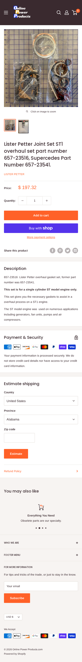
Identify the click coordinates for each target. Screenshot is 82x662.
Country (9, 392)
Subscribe (17, 598)
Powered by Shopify (15, 653)
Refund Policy (12, 471)
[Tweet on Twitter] (67, 250)
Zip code (9, 429)
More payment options (41, 237)
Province (10, 410)
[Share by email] (75, 250)
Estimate (16, 453)
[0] (74, 12)
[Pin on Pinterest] (60, 250)
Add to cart (41, 215)
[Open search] (59, 12)
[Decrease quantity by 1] (22, 200)
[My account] (67, 12)
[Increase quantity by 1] (47, 200)
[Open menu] (6, 12)
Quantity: (10, 200)
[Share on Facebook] (52, 250)
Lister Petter (14, 174)
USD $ (9, 616)
